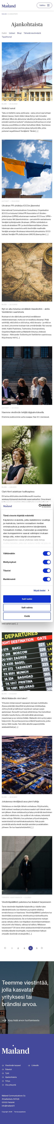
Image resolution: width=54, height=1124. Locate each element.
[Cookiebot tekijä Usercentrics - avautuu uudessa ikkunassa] (39, 506)
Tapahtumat (7, 37)
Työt (7, 1073)
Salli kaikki (27, 599)
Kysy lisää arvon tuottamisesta (23, 1020)
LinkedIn (35, 1065)
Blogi (19, 33)
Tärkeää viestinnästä (32, 33)
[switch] (47, 562)
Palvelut (8, 1069)
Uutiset (12, 33)
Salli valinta (27, 607)
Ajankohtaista (11, 1077)
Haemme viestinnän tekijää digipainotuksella (23, 412)
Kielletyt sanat (8, 108)
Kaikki (4, 33)
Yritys (7, 1081)
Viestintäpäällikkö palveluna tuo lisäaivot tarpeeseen (26, 902)
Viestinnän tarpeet (13, 1065)
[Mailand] (15, 1050)
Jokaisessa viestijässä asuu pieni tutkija (20, 801)
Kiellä (27, 616)
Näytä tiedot (39, 590)
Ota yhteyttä (10, 1085)
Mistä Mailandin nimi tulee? (14, 698)
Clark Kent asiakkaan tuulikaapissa (18, 491)
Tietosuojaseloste (20, 1112)
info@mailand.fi (8, 1106)
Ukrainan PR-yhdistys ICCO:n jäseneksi (21, 205)
